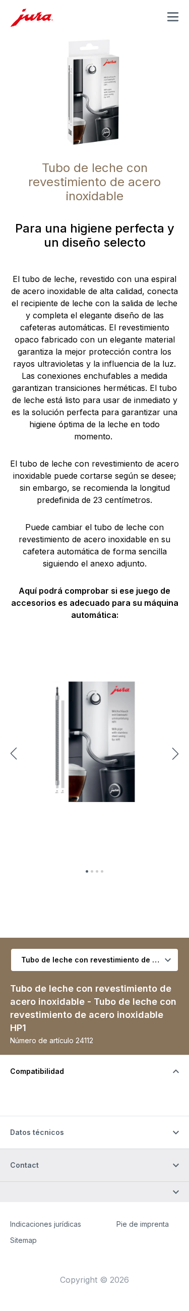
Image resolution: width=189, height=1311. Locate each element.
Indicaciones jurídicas (45, 1224)
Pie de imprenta (142, 1224)
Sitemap (23, 1240)
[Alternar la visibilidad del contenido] (94, 1191)
